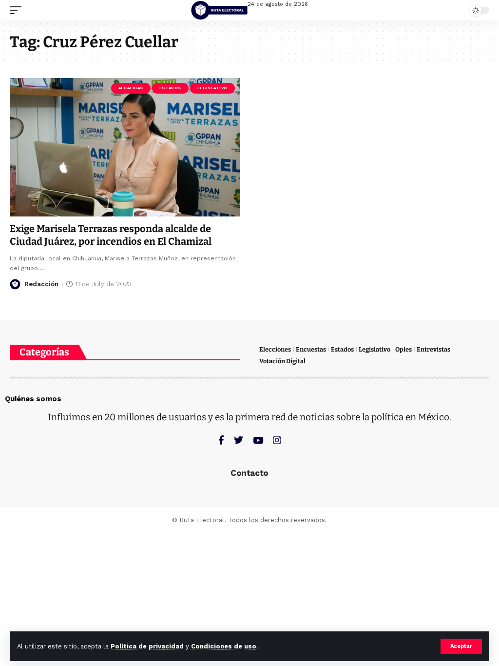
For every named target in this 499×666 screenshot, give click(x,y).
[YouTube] (258, 440)
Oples (403, 349)
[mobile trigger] (18, 10)
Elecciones (275, 349)
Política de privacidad (147, 646)
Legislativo (212, 88)
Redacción (41, 284)
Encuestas (311, 349)
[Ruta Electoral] (219, 10)
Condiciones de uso (223, 646)
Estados (170, 88)
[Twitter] (238, 440)
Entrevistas (433, 349)
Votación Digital (282, 361)
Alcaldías (130, 88)
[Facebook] (221, 440)
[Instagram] (277, 440)
